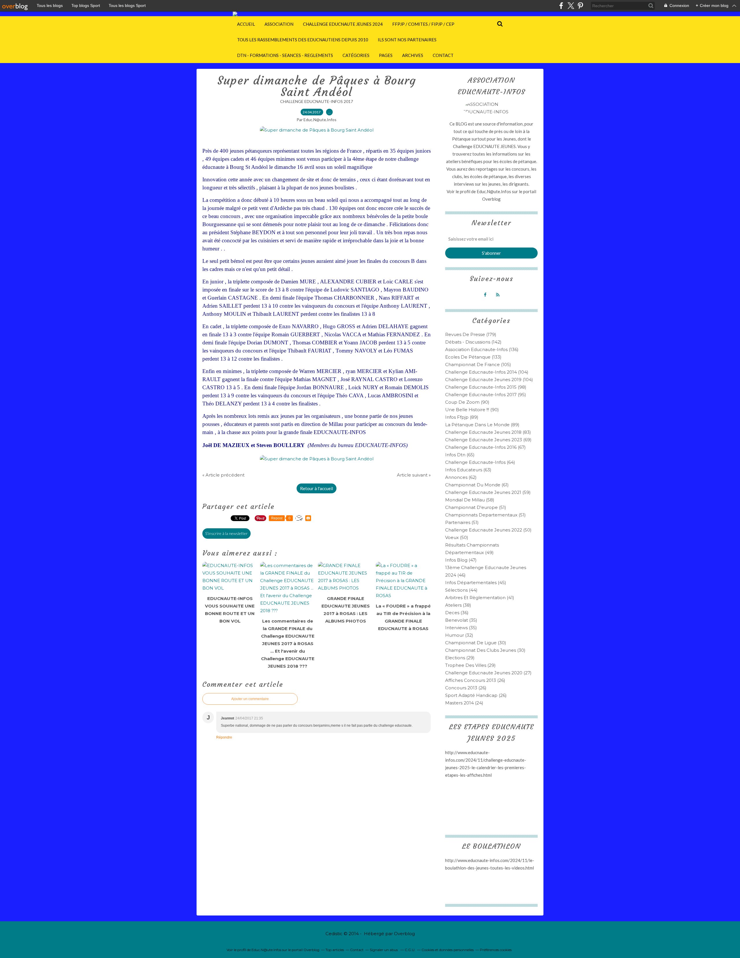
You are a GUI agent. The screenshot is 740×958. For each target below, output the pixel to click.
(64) (480, 462)
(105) (478, 364)
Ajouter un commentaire (250, 699)
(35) (461, 620)
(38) (458, 605)
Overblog (404, 933)
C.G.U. (410, 950)
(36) (457, 612)
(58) (469, 500)
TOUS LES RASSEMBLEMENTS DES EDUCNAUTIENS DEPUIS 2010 (302, 39)
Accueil (246, 24)
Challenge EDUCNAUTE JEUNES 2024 (343, 24)
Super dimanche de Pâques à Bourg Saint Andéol (316, 86)
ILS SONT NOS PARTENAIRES (407, 39)
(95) (485, 394)
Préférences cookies (496, 950)
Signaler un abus (384, 950)
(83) (488, 432)
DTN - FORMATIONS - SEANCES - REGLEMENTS (285, 55)
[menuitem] (246, 24)
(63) (468, 469)
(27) (488, 672)
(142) (473, 342)
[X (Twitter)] (570, 5)
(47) (461, 560)
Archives (412, 55)
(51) (475, 507)
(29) (460, 657)
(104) (486, 372)
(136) (482, 349)
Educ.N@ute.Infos (494, 191)
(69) (488, 439)
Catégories (356, 55)
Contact (443, 55)
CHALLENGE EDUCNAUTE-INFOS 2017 (316, 101)
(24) (464, 703)
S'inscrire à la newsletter (226, 533)
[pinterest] (580, 5)
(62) (461, 477)
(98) (485, 387)
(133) (473, 357)
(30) (475, 642)
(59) (488, 492)
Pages (386, 55)
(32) (459, 635)
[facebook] (561, 5)
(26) (475, 680)
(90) (467, 402)
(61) (477, 485)
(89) (461, 417)
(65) (460, 454)
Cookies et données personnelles (447, 950)
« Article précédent (223, 475)
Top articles (334, 950)
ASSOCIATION (278, 24)
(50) (488, 530)
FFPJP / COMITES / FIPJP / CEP (423, 24)
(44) (461, 590)
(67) (485, 447)
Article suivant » (414, 475)
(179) (470, 334)
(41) (479, 597)
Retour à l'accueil (316, 488)
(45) (475, 582)
